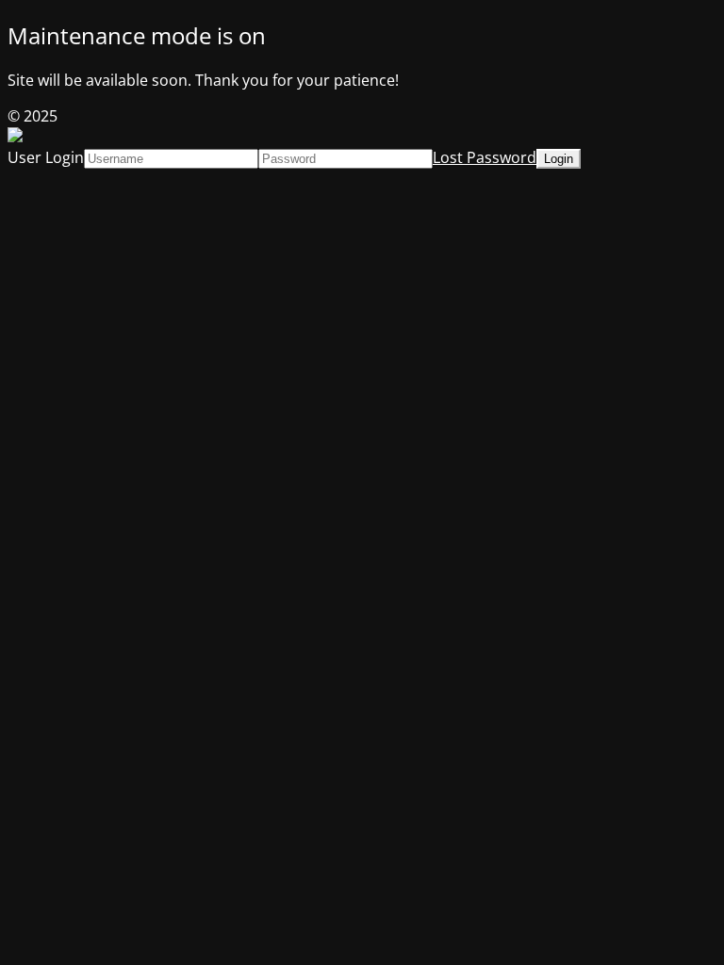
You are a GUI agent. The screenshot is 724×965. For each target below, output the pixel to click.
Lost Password (484, 157)
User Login (46, 157)
